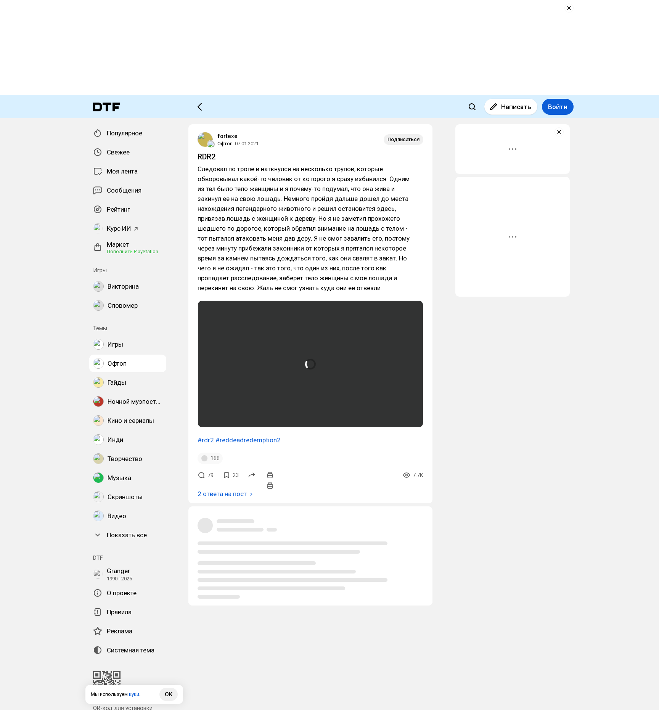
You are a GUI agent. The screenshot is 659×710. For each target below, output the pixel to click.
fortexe (227, 136)
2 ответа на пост (222, 494)
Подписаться (403, 139)
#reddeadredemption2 (248, 440)
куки (134, 694)
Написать (516, 107)
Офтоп (225, 143)
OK (168, 694)
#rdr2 (206, 440)
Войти (557, 107)
